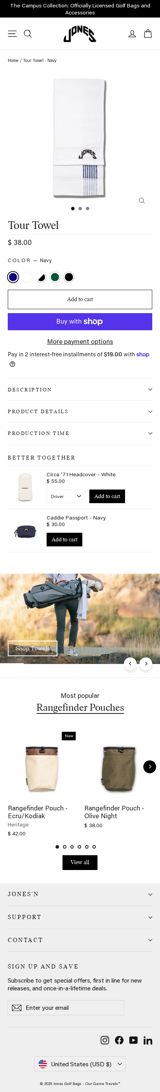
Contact (25, 940)
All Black (69, 277)
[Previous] (130, 663)
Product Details (38, 411)
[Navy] (14, 278)
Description (30, 389)
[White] (28, 278)
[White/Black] (42, 278)
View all (80, 862)
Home (13, 60)
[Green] (56, 278)
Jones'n (23, 894)
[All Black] (70, 278)
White (27, 277)
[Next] (145, 663)
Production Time (39, 433)
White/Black (41, 277)
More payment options (80, 341)
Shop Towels (33, 648)
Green (55, 277)
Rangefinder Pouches (80, 707)
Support (25, 917)
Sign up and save (43, 966)
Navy (13, 277)
